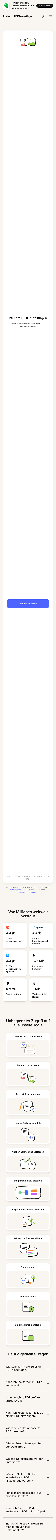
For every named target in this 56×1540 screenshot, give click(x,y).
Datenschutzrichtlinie (27, 892)
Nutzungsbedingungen (19, 890)
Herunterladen (45, 5)
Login (42, 16)
